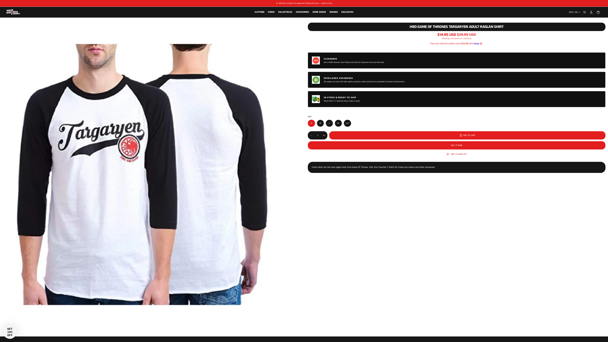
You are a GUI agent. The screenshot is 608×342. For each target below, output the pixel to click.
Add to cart (469, 135)
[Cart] (598, 12)
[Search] (584, 12)
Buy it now (456, 145)
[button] (9, 332)
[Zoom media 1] (150, 177)
